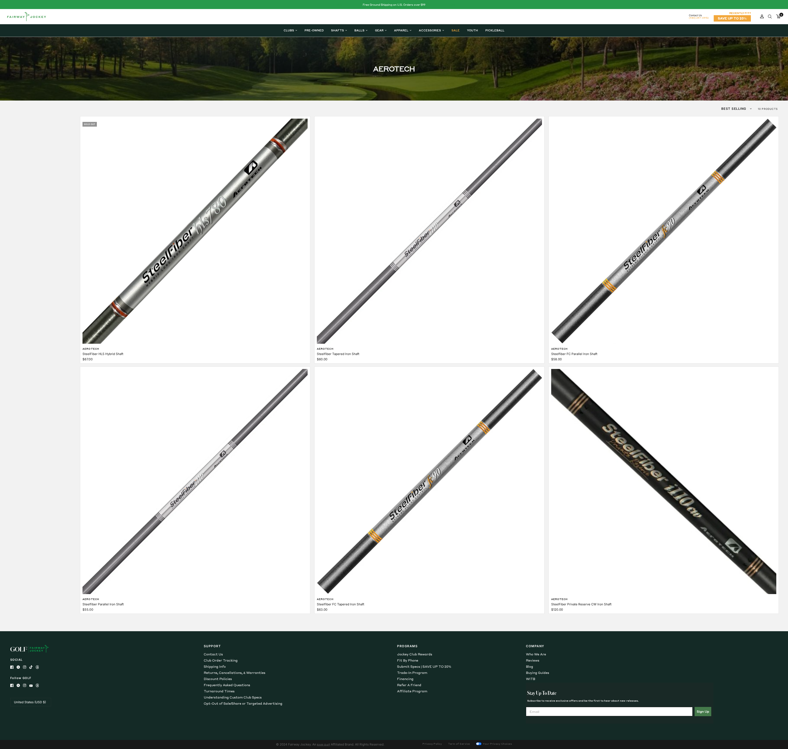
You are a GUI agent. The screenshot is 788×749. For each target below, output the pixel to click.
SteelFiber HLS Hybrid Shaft (102, 354)
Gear (379, 30)
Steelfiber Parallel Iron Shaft (103, 604)
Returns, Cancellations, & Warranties (234, 673)
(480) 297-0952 (699, 17)
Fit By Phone (407, 660)
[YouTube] (32, 686)
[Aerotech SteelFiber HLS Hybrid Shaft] (195, 231)
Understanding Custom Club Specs (233, 697)
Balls (359, 30)
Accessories (430, 30)
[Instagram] (26, 667)
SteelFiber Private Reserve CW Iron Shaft (581, 604)
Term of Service (459, 743)
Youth (472, 30)
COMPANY (535, 646)
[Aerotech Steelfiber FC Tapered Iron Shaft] (429, 481)
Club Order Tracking (221, 660)
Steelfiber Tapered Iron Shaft (338, 354)
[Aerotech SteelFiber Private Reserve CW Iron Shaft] (663, 481)
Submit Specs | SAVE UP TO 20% (424, 666)
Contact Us (213, 654)
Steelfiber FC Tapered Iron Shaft (340, 604)
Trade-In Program (412, 673)
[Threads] (39, 667)
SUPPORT (212, 646)
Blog (529, 666)
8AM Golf (323, 744)
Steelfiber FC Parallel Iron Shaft (574, 354)
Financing (405, 679)
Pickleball (494, 30)
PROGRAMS (407, 646)
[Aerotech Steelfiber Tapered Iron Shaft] (429, 231)
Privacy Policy (432, 743)
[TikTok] (32, 667)
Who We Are (536, 654)
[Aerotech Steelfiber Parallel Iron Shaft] (195, 481)
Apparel (401, 30)
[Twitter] (20, 667)
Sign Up (703, 711)
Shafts (337, 30)
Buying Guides (537, 673)
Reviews (532, 660)
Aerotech (90, 348)
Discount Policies (218, 679)
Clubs (289, 30)
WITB (530, 679)
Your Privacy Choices (497, 743)
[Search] (770, 16)
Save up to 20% (732, 18)
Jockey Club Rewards (414, 654)
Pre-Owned (314, 30)
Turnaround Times (219, 691)
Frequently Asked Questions (227, 685)
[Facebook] (13, 667)
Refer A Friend (409, 685)
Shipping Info (215, 666)
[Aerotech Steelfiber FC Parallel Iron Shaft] (663, 231)
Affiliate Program (412, 691)
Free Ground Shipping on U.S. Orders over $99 (394, 4)
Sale (455, 30)
